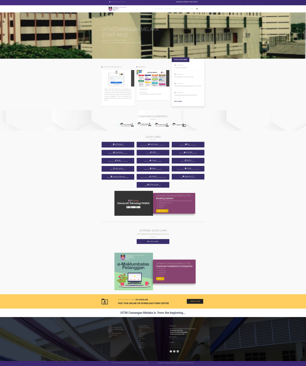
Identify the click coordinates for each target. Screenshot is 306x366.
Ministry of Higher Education (115, 327)
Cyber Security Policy (187, 363)
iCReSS (153, 177)
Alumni (195, 2)
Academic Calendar (143, 326)
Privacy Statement (176, 363)
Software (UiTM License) (165, 203)
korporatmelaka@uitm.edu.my (118, 1)
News (140, 331)
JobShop (141, 345)
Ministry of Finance (113, 335)
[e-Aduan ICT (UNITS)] (179, 125)
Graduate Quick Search (144, 327)
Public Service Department (115, 333)
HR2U (188, 144)
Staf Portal (153, 144)
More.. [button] (160, 278)
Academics (168, 8)
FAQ (140, 340)
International (179, 2)
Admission (176, 8)
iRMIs (153, 169)
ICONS (188, 169)
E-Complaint (142, 338)
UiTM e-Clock (153, 185)
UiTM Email (118, 144)
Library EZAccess (118, 177)
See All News (178, 101)
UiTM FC (141, 336)
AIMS (118, 161)
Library (192, 8)
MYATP (188, 161)
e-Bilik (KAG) (154, 241)
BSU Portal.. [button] (162, 211)
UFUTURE (188, 152)
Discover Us (158, 8)
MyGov (110, 326)
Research (184, 8)
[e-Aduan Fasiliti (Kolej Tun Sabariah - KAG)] (144, 124)
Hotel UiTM (141, 335)
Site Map (141, 342)
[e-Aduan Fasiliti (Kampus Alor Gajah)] (127, 125)
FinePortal (117, 153)
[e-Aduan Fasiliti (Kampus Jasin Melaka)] (162, 125)
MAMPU (110, 331)
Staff (191, 2)
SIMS (153, 152)
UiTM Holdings (142, 333)
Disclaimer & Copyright (164, 363)
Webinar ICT (188, 177)
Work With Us (142, 344)
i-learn (153, 161)
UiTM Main (141, 347)
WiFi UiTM (118, 169)
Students (186, 2)
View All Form (195, 301)
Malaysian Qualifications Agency (116, 329)
